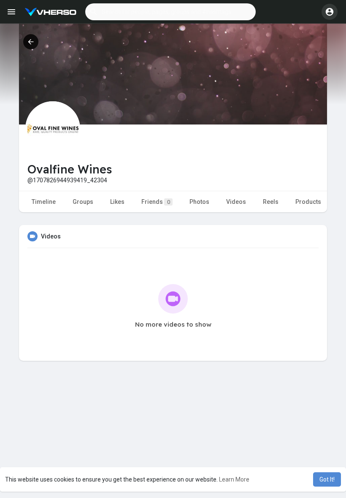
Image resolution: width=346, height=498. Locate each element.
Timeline (44, 201)
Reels (270, 201)
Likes (117, 201)
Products (308, 201)
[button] (170, 11)
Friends (155, 201)
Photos (199, 201)
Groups (83, 201)
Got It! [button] (327, 479)
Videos (236, 201)
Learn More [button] (234, 479)
